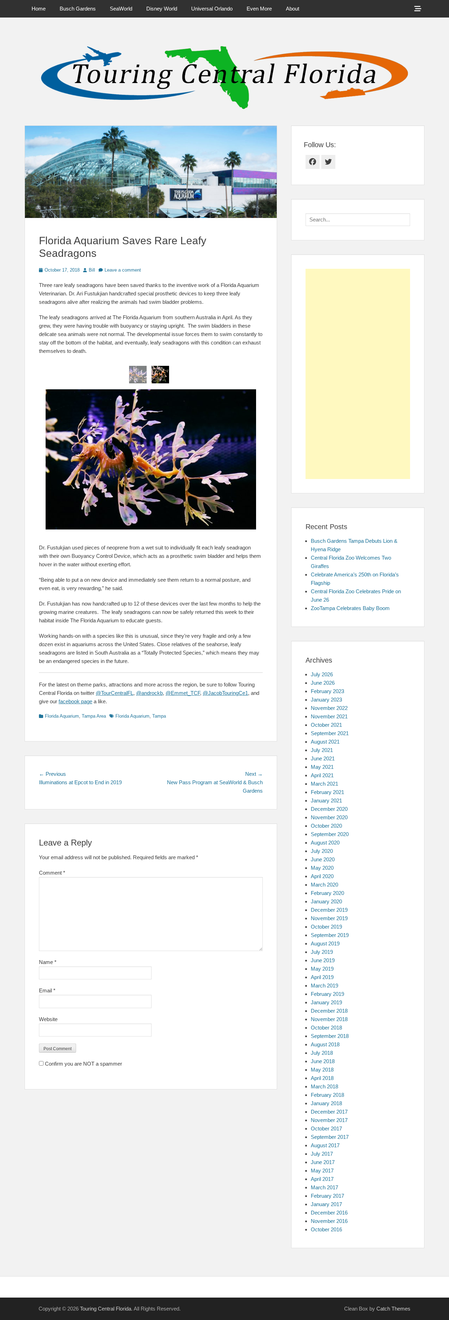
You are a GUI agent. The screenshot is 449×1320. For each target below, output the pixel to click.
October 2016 (326, 1229)
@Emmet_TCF (183, 693)
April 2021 (322, 775)
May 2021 (322, 767)
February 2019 (327, 994)
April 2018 (322, 1078)
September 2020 (330, 834)
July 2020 (322, 851)
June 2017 (323, 1162)
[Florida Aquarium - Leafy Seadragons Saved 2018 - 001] (138, 374)
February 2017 (327, 1196)
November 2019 (329, 918)
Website (48, 1019)
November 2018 (329, 1019)
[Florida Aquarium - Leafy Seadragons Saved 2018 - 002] (160, 374)
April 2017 (322, 1179)
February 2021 (327, 792)
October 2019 (326, 927)
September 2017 (330, 1137)
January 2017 (326, 1204)
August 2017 (325, 1145)
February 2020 (327, 893)
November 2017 (329, 1120)
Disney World (161, 9)
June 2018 (323, 1061)
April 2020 (322, 876)
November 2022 (329, 708)
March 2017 (324, 1187)
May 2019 (322, 969)
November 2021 (329, 716)
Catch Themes (393, 1309)
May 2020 (322, 868)
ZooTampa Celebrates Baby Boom (350, 608)
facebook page (75, 701)
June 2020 (323, 859)
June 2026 (323, 683)
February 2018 (327, 1095)
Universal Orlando (212, 9)
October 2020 (326, 826)
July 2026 (322, 674)
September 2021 (330, 733)
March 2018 (324, 1086)
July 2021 (322, 750)
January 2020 (326, 901)
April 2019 (322, 977)
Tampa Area (94, 716)
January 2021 (326, 800)
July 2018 (322, 1053)
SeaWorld (121, 9)
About (292, 9)
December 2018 (329, 1011)
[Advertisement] (358, 374)
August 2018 (325, 1044)
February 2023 (327, 691)
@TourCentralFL (114, 693)
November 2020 (329, 817)
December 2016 (329, 1213)
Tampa (159, 716)
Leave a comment (123, 270)
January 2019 (326, 1002)
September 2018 (330, 1036)
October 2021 (326, 725)
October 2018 (326, 1028)
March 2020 (324, 885)
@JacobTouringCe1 (225, 693)
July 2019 (322, 952)
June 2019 (323, 960)
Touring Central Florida (105, 1309)
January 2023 (326, 700)
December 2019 (329, 910)
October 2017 (326, 1128)
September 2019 (330, 935)
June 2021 (323, 758)
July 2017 (322, 1154)
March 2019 (324, 986)
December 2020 (329, 809)
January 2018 (326, 1103)
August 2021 (325, 742)
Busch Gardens (78, 9)
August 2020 (325, 843)
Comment (52, 873)
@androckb (149, 693)
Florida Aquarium (62, 716)
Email (47, 990)
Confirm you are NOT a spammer (82, 1064)
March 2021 (324, 784)
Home (39, 9)
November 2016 (329, 1221)
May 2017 (322, 1171)
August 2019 (325, 943)
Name (47, 962)
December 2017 (329, 1112)
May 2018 (322, 1070)
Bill (92, 270)
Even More (259, 9)
